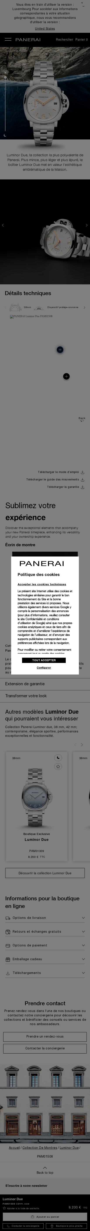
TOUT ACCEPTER (44, 660)
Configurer (44, 667)
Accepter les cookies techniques (42, 584)
